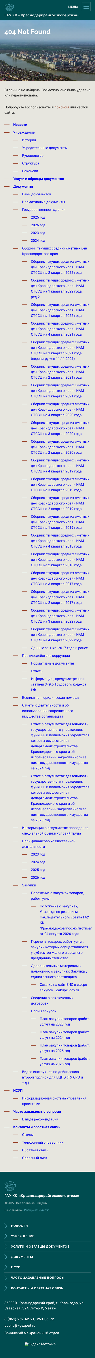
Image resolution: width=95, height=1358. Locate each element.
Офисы (28, 1135)
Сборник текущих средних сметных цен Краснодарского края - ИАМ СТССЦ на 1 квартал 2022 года (60, 310)
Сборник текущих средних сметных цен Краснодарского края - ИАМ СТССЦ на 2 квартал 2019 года (60, 503)
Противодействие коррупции (46, 656)
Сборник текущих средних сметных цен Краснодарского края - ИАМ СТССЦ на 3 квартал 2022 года (60, 615)
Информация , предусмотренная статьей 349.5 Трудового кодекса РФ (58, 684)
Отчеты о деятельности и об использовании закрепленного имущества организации (47, 710)
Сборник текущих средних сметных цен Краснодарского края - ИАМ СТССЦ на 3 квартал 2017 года (60, 578)
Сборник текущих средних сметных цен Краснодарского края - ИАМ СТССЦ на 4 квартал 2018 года (60, 540)
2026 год (38, 225)
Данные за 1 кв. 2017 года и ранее (59, 648)
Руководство (33, 155)
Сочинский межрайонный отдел (31, 1333)
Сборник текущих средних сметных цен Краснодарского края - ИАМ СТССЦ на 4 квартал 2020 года (60, 409)
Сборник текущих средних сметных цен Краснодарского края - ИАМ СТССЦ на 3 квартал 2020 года (60, 428)
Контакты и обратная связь (36, 1127)
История (29, 140)
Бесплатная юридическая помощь (50, 697)
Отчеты (37, 671)
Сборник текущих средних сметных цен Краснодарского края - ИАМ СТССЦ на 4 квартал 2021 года (60, 328)
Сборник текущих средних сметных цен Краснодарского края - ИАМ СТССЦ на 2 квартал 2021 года (60, 372)
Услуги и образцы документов (38, 179)
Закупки (29, 885)
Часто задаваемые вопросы (37, 1111)
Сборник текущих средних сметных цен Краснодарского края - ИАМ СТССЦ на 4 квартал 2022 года (60, 634)
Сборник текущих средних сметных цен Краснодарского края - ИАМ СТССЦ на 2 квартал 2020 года (60, 447)
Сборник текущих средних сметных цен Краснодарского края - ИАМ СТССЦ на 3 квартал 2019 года (60, 484)
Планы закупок (43, 1011)
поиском (62, 107)
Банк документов (36, 194)
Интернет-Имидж (36, 1210)
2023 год (38, 233)
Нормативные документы (43, 202)
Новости (20, 125)
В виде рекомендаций (40, 1119)
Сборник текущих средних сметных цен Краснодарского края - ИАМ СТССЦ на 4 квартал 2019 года (60, 465)
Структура (30, 163)
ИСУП (18, 1090)
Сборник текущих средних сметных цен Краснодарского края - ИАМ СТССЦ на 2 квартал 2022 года (60, 267)
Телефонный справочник (42, 1142)
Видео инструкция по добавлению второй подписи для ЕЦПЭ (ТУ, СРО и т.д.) (52, 1077)
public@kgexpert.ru (20, 1325)
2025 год (38, 217)
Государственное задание (43, 210)
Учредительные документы (45, 148)
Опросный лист (34, 1158)
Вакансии (30, 171)
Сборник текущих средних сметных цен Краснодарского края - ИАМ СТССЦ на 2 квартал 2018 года (60, 559)
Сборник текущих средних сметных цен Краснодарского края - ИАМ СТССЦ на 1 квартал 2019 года (60, 522)
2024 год (38, 240)
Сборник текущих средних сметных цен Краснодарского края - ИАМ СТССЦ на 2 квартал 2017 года (60, 597)
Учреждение (24, 132)
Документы (23, 186)
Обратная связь (35, 1150)
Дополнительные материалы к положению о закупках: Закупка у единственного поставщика (59, 971)
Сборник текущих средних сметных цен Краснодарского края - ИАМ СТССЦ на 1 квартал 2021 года (60, 390)
